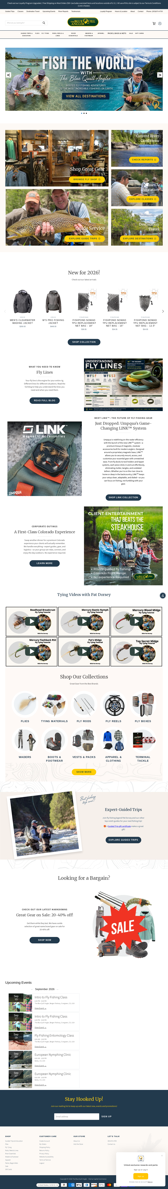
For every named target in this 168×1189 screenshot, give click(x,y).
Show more (84, 772)
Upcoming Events (49, 11)
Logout (41, 1163)
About (132, 11)
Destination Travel (33, 11)
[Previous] (5, 311)
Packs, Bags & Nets (117, 33)
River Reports (63, 11)
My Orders (42, 1144)
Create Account (44, 1141)
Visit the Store (78, 1144)
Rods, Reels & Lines (58, 34)
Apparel (101, 33)
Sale (131, 33)
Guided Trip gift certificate (119, 826)
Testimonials (75, 11)
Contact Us (111, 1144)
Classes (20, 11)
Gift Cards (139, 33)
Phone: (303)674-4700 (154, 11)
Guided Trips (9, 11)
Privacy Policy (44, 1153)
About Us (77, 1141)
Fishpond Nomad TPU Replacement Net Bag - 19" (84, 323)
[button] (163, 595)
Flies (37, 33)
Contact (140, 11)
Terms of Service (45, 1160)
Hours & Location (121, 11)
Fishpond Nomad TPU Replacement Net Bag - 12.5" (145, 323)
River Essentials (73, 34)
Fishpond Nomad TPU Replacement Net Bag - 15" (115, 323)
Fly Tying (45, 33)
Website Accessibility (46, 1157)
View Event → (40, 1008)
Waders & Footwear (89, 34)
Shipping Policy (44, 1147)
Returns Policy (44, 1150)
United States (46, 1185)
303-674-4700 (112, 1141)
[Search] (43, 23)
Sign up (106, 1116)
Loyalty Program (106, 11)
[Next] (163, 311)
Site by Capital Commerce (97, 1179)
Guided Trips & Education (27, 34)
